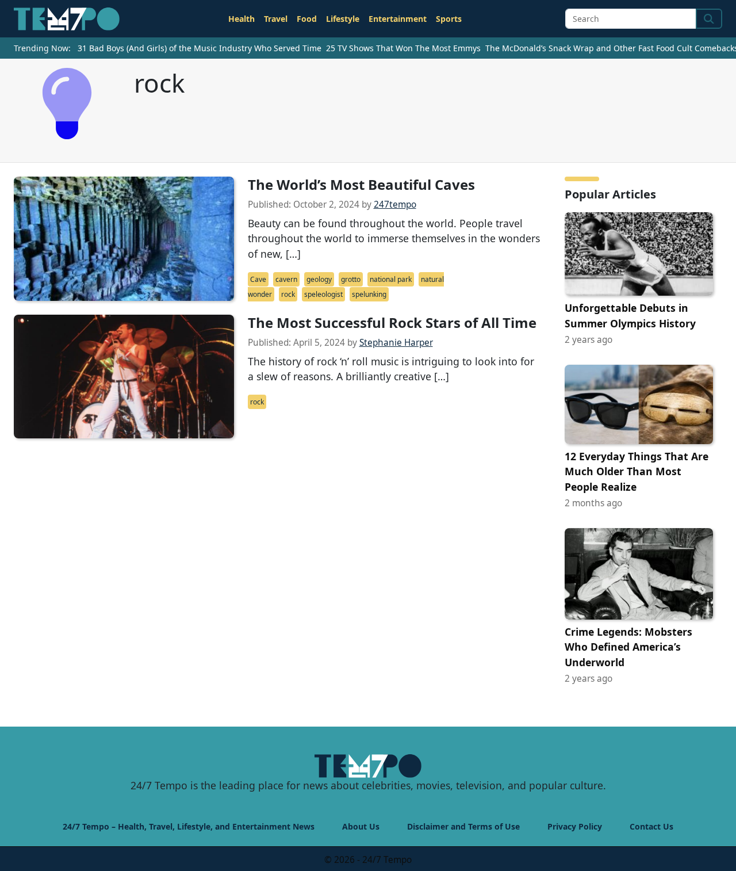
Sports (449, 18)
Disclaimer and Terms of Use (463, 826)
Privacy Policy (574, 826)
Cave (258, 279)
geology (319, 279)
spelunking (369, 294)
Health (241, 18)
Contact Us (651, 826)
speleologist (323, 294)
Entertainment (398, 18)
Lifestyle (342, 18)
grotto (351, 279)
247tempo (395, 204)
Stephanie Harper (396, 343)
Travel (276, 18)
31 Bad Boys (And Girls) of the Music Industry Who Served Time (199, 48)
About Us (360, 826)
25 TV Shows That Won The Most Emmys (403, 48)
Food (307, 18)
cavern (286, 279)
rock (288, 294)
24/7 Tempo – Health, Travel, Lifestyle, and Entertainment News (189, 826)
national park (391, 279)
